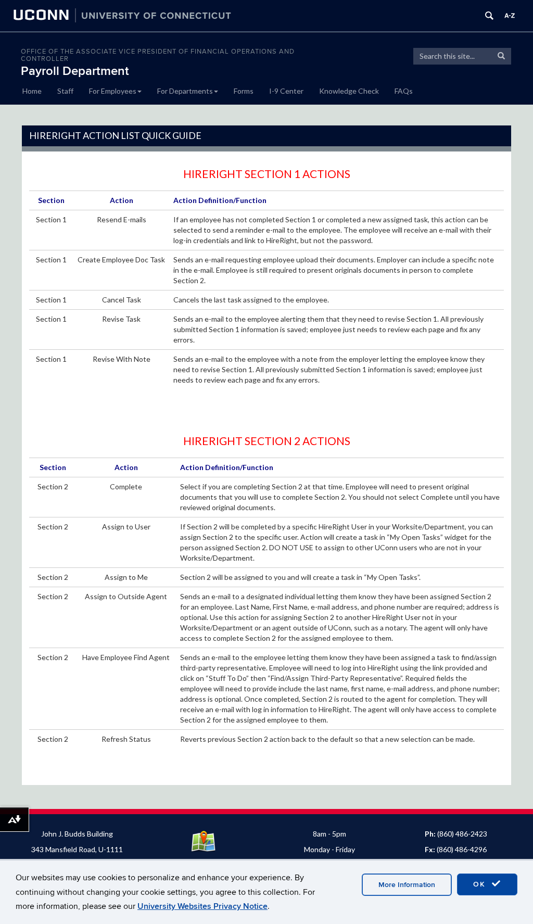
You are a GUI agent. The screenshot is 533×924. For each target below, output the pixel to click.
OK (481, 884)
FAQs (404, 90)
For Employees (112, 90)
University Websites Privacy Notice (202, 906)
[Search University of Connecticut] (489, 15)
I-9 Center (286, 90)
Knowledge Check (349, 90)
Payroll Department (75, 71)
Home (32, 90)
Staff (65, 90)
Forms (243, 90)
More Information (406, 884)
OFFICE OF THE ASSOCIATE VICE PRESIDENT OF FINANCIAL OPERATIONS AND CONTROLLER (158, 55)
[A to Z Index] (509, 15)
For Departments (185, 90)
